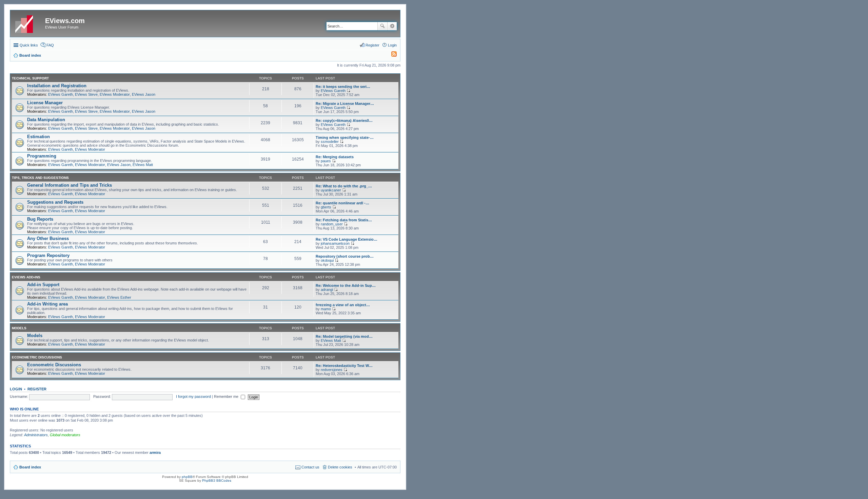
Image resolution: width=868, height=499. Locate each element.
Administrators (36, 435)
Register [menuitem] (372, 45)
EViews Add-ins (26, 277)
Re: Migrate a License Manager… (345, 103)
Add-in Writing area (47, 304)
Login (16, 389)
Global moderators (65, 435)
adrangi (327, 290)
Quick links (29, 45)
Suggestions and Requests (55, 202)
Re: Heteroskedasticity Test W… (344, 366)
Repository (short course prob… (345, 256)
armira (155, 452)
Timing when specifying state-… (345, 137)
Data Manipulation (46, 119)
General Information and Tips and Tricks (69, 185)
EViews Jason (143, 94)
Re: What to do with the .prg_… (344, 186)
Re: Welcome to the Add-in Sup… (346, 285)
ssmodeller (330, 142)
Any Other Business (48, 238)
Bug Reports (40, 219)
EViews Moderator (115, 94)
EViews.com (65, 20)
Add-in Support (43, 284)
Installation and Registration (56, 85)
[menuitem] (391, 55)
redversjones (331, 370)
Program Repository (48, 255)
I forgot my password (193, 396)
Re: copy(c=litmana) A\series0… (344, 120)
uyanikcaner (331, 190)
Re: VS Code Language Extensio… (346, 239)
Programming (41, 156)
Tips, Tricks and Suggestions (40, 178)
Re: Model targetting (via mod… (344, 336)
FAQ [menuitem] (50, 45)
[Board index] (28, 23)
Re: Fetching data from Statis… (344, 220)
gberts (326, 207)
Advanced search (392, 26)
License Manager (45, 102)
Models (19, 328)
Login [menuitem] (392, 45)
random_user (332, 224)
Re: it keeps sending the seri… (343, 87)
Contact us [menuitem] (310, 467)
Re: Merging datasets (335, 157)
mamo (326, 309)
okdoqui (327, 260)
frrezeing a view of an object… (343, 305)
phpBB (187, 477)
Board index (30, 467)
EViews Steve (86, 94)
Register (36, 389)
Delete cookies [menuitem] (340, 467)
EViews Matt (143, 165)
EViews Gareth (60, 94)
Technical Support (30, 78)
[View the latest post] (348, 91)
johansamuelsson (335, 243)
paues (326, 161)
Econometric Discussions (37, 357)
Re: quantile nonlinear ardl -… (342, 203)
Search (382, 26)
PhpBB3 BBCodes (216, 480)
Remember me (226, 396)
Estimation (38, 136)
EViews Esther (119, 297)
